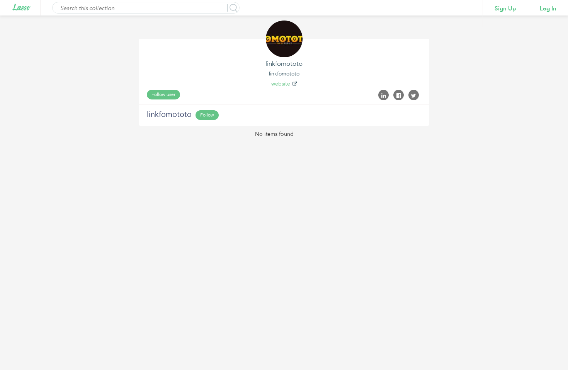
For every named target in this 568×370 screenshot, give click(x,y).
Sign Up (505, 8)
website (280, 83)
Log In (548, 8)
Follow (207, 115)
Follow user (163, 94)
